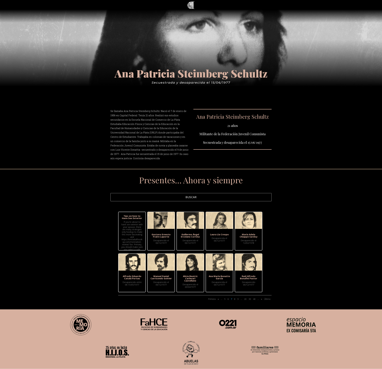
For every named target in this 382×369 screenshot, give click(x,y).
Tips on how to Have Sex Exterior (132, 217)
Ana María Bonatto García (219, 277)
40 (254, 299)
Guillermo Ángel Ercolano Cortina (190, 235)
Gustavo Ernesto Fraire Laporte (161, 235)
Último (267, 299)
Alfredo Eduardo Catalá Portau (132, 277)
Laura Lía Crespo (219, 234)
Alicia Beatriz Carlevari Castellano (190, 278)
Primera (212, 299)
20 (245, 299)
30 (250, 299)
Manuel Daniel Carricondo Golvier (161, 277)
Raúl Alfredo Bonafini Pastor (248, 277)
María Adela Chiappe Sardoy (248, 235)
